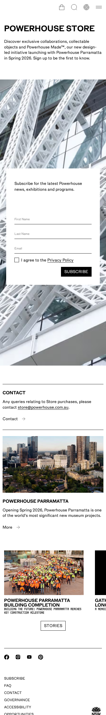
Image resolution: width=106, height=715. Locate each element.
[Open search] (74, 7)
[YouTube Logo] (29, 657)
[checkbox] (16, 260)
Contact (10, 419)
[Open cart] (62, 7)
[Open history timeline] (86, 7)
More (7, 527)
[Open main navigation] (99, 7)
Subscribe (76, 272)
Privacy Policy (60, 260)
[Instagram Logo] (18, 657)
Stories (53, 626)
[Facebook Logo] (6, 657)
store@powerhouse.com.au (43, 407)
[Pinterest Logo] (40, 657)
